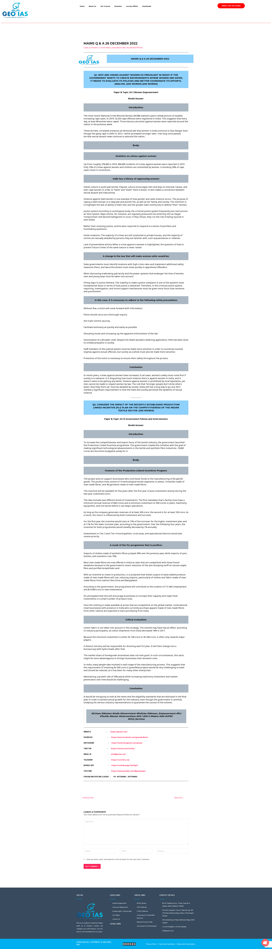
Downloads (146, 6)
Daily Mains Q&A (119, 47)
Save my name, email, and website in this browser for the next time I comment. (117, 859)
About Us (92, 6)
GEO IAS (79, 895)
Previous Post (87, 798)
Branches (118, 6)
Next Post (179, 798)
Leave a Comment (91, 47)
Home (82, 6)
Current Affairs (132, 6)
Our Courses (105, 6)
